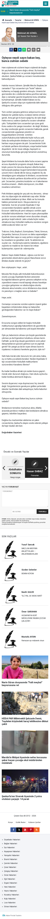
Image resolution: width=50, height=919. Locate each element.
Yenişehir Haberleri (11, 855)
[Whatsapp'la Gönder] (24, 50)
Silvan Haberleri (10, 906)
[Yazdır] (33, 50)
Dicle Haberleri (10, 875)
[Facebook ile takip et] (13, 829)
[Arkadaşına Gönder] (29, 50)
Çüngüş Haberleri (11, 871)
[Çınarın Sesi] (10, 3)
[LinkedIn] (20, 50)
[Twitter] (15, 50)
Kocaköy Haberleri (11, 895)
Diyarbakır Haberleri (12, 840)
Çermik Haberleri (11, 863)
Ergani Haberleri (10, 883)
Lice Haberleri (9, 903)
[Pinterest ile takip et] (31, 829)
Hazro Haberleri (10, 891)
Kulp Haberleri (10, 899)
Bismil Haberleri (10, 859)
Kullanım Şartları (34, 822)
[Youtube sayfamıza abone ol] (25, 829)
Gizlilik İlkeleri (21, 822)
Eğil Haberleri (9, 879)
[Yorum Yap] (38, 50)
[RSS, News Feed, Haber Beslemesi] (37, 829)
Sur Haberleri (9, 847)
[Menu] (46, 4)
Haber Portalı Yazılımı (13, 915)
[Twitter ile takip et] (19, 829)
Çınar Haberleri (10, 867)
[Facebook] (11, 50)
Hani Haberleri (10, 887)
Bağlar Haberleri (10, 843)
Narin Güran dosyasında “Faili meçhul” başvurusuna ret (25, 11)
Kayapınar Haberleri (12, 851)
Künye (10, 822)
